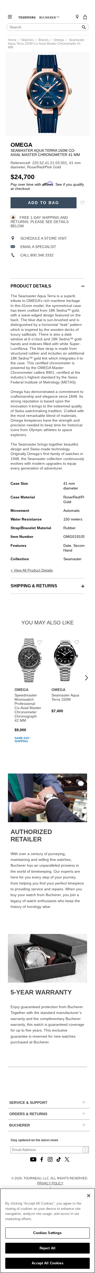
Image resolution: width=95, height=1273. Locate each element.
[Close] (88, 1195)
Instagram (50, 1159)
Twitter (67, 1159)
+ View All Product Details (32, 570)
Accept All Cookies (47, 1263)
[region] (47, 1230)
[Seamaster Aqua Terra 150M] (66, 676)
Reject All (47, 1248)
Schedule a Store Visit (43, 238)
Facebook (41, 1159)
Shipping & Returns (34, 586)
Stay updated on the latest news (34, 1140)
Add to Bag (43, 203)
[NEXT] (86, 678)
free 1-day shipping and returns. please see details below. (40, 221)
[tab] (47, 283)
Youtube (33, 1159)
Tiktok (58, 1159)
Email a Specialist (38, 247)
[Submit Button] (85, 1149)
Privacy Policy (50, 1183)
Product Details (31, 286)
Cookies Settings (47, 1233)
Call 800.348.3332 (37, 255)
